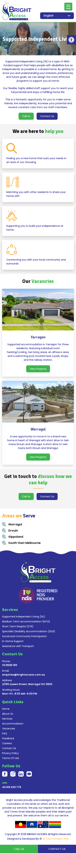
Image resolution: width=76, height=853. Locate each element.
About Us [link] (7, 713)
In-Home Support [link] (13, 641)
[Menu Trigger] (68, 7)
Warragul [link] (15, 524)
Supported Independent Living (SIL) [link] (23, 616)
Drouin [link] (13, 531)
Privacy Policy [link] (10, 753)
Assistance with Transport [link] (18, 646)
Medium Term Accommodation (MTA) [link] (26, 621)
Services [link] (7, 718)
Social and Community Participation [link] (24, 636)
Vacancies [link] (8, 728)
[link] (71, 39)
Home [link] (6, 708)
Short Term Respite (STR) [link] (17, 626)
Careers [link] (7, 743)
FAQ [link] (4, 733)
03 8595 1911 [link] (9, 665)
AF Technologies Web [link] (55, 838)
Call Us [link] (26, 116)
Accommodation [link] (12, 723)
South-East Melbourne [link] (24, 543)
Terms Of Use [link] (10, 758)
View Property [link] (38, 369)
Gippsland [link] (15, 537)
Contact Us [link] (47, 116)
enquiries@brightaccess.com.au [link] (23, 674)
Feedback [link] (8, 738)
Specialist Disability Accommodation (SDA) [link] (28, 631)
